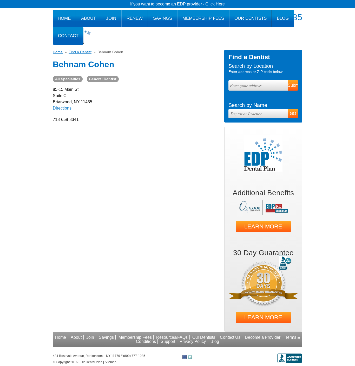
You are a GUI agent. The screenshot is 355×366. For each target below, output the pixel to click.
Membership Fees (203, 18)
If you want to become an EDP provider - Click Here (177, 4)
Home (64, 18)
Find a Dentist (80, 52)
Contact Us (230, 337)
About (88, 18)
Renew (135, 18)
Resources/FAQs (172, 337)
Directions (62, 108)
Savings (162, 18)
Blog (283, 18)
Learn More (263, 226)
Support (168, 341)
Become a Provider (262, 337)
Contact (68, 35)
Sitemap (110, 362)
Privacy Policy (193, 341)
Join (111, 18)
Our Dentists (250, 18)
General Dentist (102, 79)
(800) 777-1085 (134, 356)
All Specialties (67, 79)
